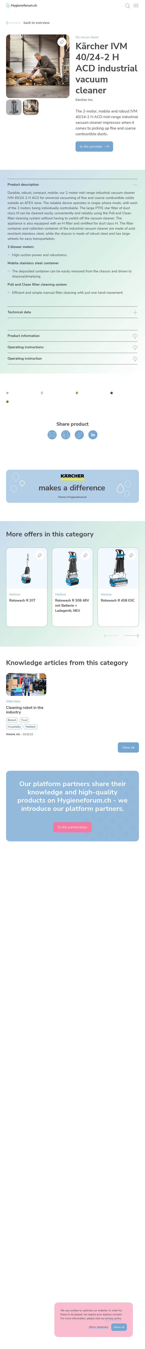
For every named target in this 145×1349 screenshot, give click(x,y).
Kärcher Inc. (84, 99)
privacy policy (113, 1318)
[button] (136, 5)
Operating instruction (25, 358)
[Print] (65, 434)
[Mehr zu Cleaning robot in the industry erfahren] (26, 684)
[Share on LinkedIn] (92, 434)
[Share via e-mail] (52, 434)
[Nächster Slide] (131, 635)
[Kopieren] (79, 434)
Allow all (119, 1327)
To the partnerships (72, 827)
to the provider (91, 146)
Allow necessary (98, 1327)
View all (128, 747)
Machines (14, 594)
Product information (24, 336)
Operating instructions (26, 347)
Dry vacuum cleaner (87, 37)
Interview (13, 701)
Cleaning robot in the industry (24, 710)
